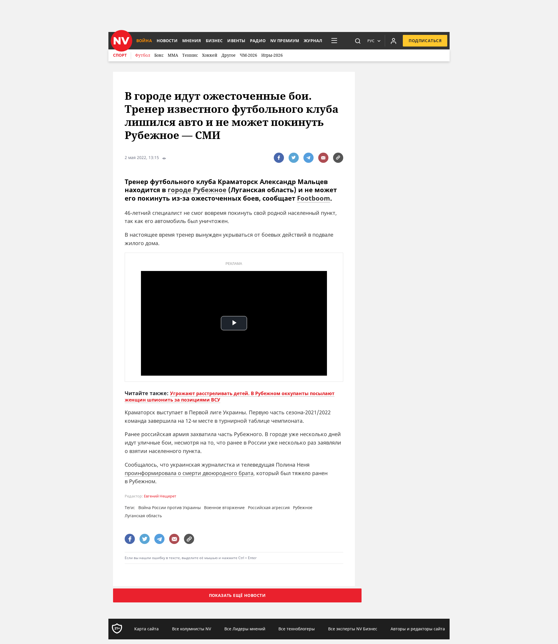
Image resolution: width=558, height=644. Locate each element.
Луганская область (143, 515)
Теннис (190, 55)
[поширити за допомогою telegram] (308, 158)
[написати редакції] (323, 158)
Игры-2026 (272, 55)
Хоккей (209, 55)
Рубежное (302, 507)
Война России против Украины (169, 507)
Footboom (313, 198)
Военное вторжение (224, 507)
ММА (173, 55)
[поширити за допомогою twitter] (294, 158)
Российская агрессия (269, 507)
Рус (370, 40)
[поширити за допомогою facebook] (279, 158)
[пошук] (357, 41)
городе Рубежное (197, 189)
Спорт (120, 55)
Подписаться (425, 40)
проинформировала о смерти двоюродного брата (189, 473)
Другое (228, 55)
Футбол (142, 55)
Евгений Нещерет (160, 496)
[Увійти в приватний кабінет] (393, 41)
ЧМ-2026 (248, 55)
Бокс (159, 55)
